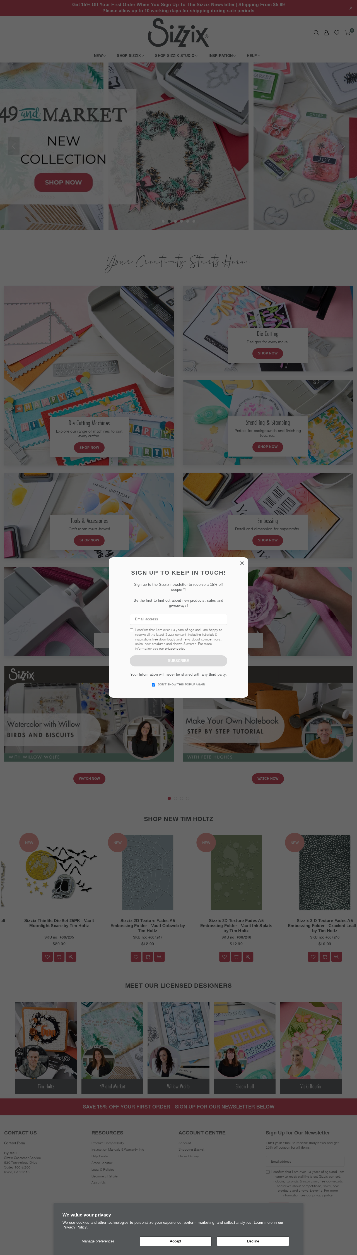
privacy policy (175, 648)
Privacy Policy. (75, 1227)
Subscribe (178, 661)
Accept (175, 1241)
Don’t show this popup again (181, 684)
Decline (253, 1241)
